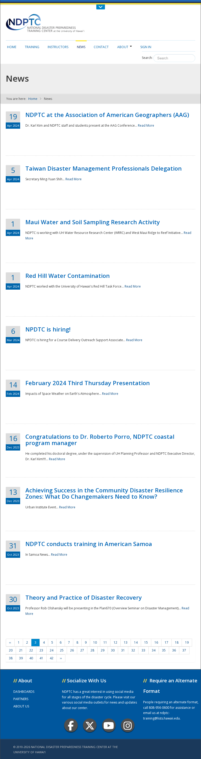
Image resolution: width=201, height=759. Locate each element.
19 (187, 642)
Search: (147, 57)
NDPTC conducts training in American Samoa (88, 544)
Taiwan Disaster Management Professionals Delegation (103, 168)
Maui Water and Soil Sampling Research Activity (92, 222)
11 (105, 642)
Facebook (71, 725)
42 (51, 658)
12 (115, 642)
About (122, 47)
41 (41, 658)
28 (92, 650)
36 (174, 650)
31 (123, 650)
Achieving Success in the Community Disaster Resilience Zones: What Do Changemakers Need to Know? (104, 493)
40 (31, 658)
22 (31, 650)
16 (156, 642)
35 (164, 650)
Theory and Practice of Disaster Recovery (83, 597)
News (81, 47)
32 (133, 650)
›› (61, 658)
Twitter (90, 725)
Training (32, 47)
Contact (101, 47)
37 (184, 650)
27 (82, 650)
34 (153, 650)
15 (146, 642)
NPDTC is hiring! (47, 329)
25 (62, 650)
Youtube (109, 725)
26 (72, 650)
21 (21, 650)
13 (125, 642)
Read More (146, 125)
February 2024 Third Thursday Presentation (87, 383)
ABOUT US (21, 706)
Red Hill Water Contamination (67, 275)
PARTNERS (20, 699)
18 (176, 642)
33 (143, 650)
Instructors (58, 47)
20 (11, 650)
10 (95, 642)
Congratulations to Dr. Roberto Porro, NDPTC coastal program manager (99, 439)
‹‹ (10, 642)
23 (41, 650)
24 (51, 650)
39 (21, 658)
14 (136, 642)
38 (11, 658)
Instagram (128, 725)
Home (11, 47)
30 (113, 650)
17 (166, 642)
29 (102, 650)
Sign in (145, 47)
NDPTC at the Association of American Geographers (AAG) (107, 115)
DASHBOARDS (23, 691)
